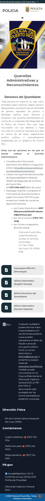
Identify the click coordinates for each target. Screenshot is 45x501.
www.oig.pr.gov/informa (30, 366)
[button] (22, 1)
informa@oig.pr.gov (28, 356)
